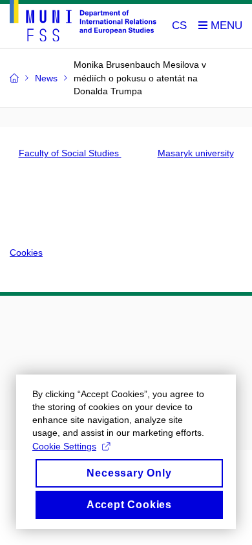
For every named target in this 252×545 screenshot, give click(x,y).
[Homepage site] (83, 23)
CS (179, 25)
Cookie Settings (64, 446)
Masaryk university (196, 153)
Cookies (26, 252)
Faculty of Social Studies (70, 153)
